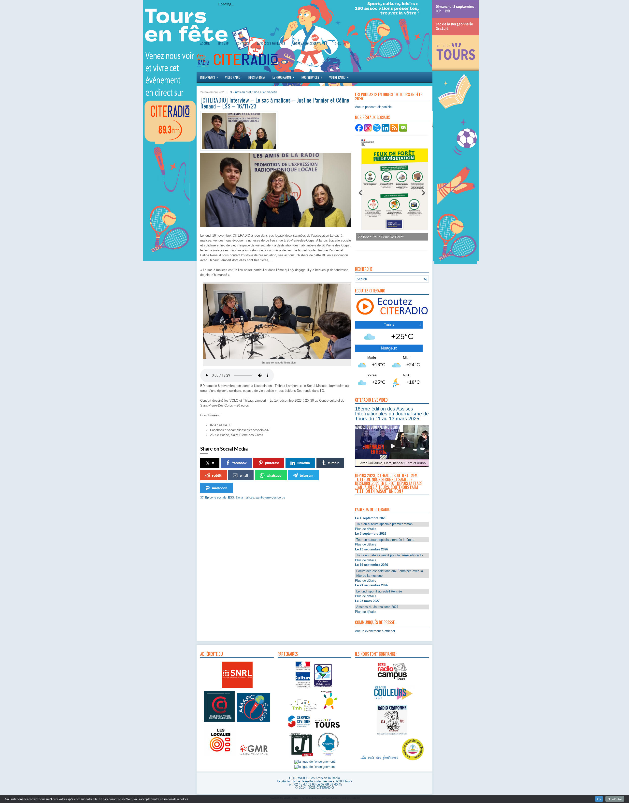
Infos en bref (256, 77)
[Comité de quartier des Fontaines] (412, 760)
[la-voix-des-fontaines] (379, 760)
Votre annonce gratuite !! (310, 43)
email (244, 475)
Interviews (209, 77)
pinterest (272, 463)
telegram (306, 475)
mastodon (219, 488)
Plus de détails (365, 529)
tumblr (333, 463)
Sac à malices (244, 497)
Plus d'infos (614, 799)
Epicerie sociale (216, 497)
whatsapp (274, 475)
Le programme (283, 77)
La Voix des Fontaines (271, 43)
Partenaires (288, 654)
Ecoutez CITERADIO (370, 291)
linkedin (303, 463)
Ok (599, 799)
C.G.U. (340, 43)
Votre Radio (339, 77)
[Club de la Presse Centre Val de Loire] (219, 722)
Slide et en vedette (264, 92)
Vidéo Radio (232, 77)
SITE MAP (223, 43)
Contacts (243, 43)
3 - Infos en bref (240, 92)
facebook (239, 463)
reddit (216, 475)
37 (202, 497)
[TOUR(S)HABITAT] (303, 711)
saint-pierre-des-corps (270, 497)
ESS (231, 497)
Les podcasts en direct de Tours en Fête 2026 (388, 96)
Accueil (205, 43)
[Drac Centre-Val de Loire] (303, 688)
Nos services (311, 77)
